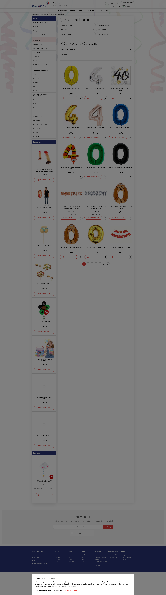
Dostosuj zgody (58, 590)
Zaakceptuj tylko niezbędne (43, 590)
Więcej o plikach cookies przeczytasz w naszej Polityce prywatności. (55, 586)
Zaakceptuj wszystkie (71, 590)
